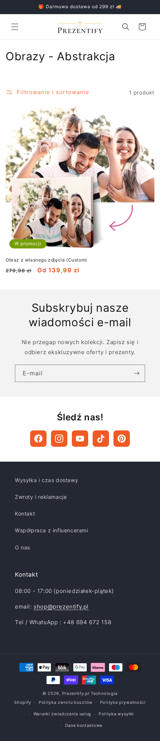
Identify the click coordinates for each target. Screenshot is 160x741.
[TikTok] (101, 438)
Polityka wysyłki (116, 713)
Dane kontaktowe (84, 725)
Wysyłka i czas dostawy (46, 480)
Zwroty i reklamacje (41, 497)
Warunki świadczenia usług (62, 713)
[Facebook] (38, 438)
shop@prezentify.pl (61, 606)
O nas (22, 547)
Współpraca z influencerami (51, 530)
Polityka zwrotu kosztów (66, 702)
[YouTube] (80, 438)
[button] (15, 27)
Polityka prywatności (123, 702)
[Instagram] (59, 438)
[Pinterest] (121, 438)
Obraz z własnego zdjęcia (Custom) (46, 260)
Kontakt (25, 513)
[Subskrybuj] (136, 373)
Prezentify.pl (76, 693)
